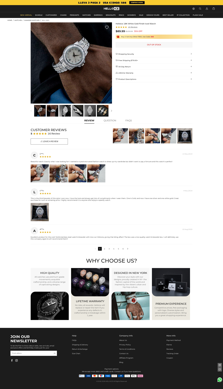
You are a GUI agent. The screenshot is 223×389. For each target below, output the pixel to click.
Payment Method (173, 340)
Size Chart (76, 353)
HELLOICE (109, 381)
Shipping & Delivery (80, 345)
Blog (121, 362)
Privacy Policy (125, 345)
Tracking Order (172, 353)
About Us (123, 340)
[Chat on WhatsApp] (219, 379)
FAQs (74, 340)
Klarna (169, 345)
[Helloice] (111, 2)
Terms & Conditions (127, 349)
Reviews (169, 349)
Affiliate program (126, 358)
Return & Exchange (79, 349)
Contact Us (123, 353)
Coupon (169, 358)
